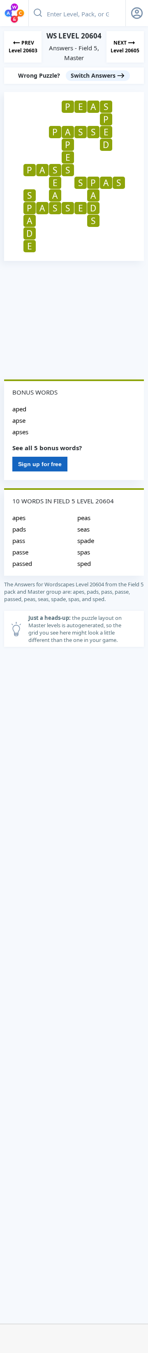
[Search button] (38, 13)
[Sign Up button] (137, 13)
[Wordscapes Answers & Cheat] (14, 13)
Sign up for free (40, 464)
